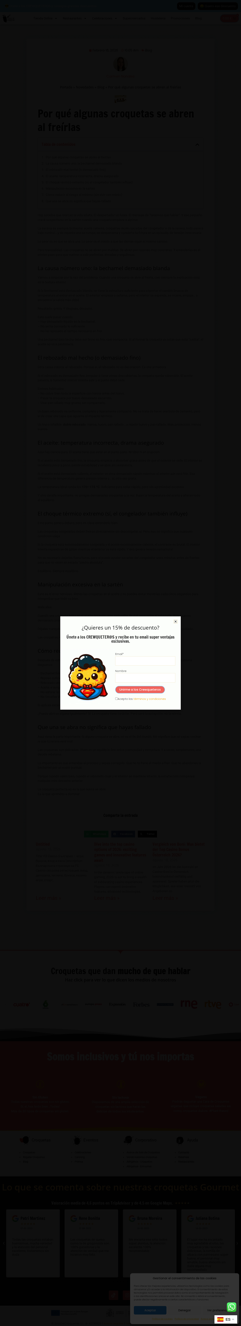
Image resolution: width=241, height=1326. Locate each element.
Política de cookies (162, 1318)
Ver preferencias (219, 1310)
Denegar (184, 1310)
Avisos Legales (209, 1318)
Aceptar (150, 1310)
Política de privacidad (187, 1318)
